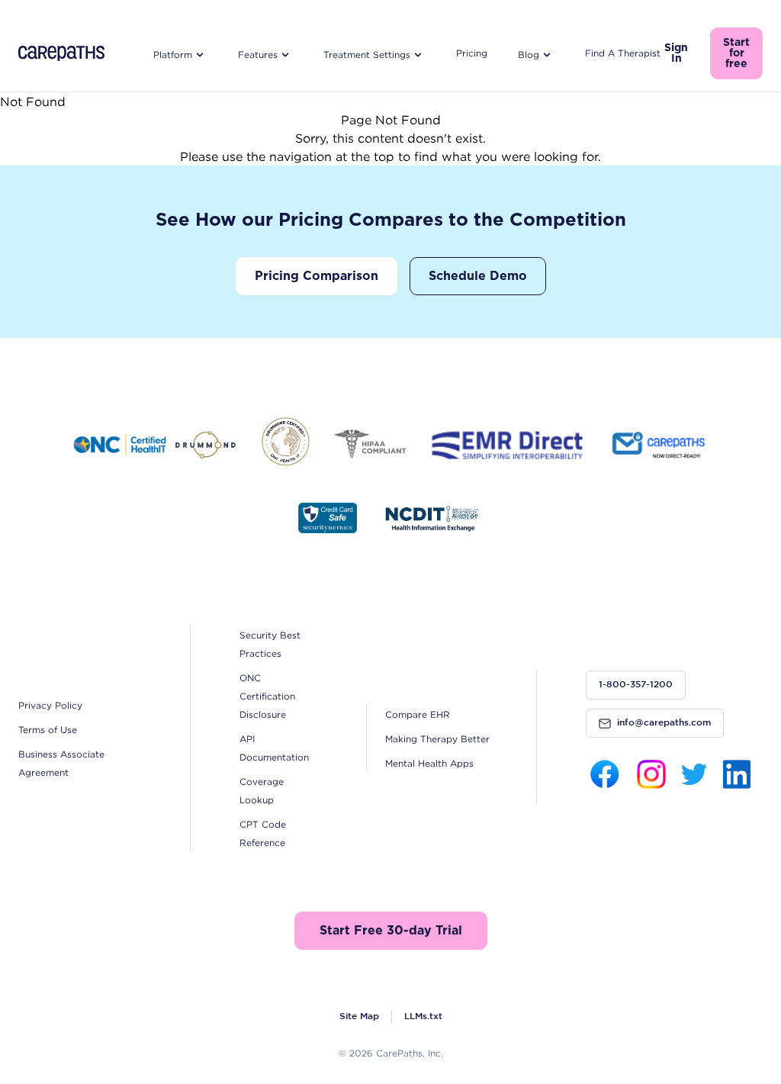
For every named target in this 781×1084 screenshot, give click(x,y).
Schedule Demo (478, 276)
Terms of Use (47, 730)
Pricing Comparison (316, 276)
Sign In (676, 53)
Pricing (471, 53)
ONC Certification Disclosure (267, 696)
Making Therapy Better (437, 739)
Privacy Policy (50, 705)
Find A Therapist (622, 53)
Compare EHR (417, 714)
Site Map (359, 1016)
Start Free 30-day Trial (391, 931)
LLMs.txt (423, 1016)
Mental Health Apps (429, 763)
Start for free (736, 53)
